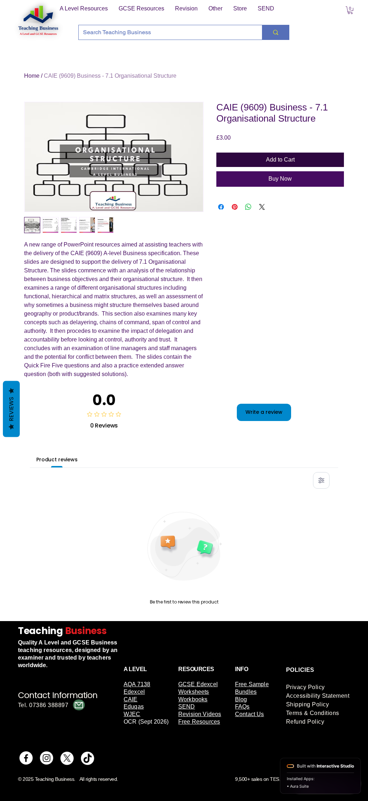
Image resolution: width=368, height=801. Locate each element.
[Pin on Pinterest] (234, 207)
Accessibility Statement (317, 696)
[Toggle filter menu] (321, 480)
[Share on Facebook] (221, 207)
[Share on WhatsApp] (248, 207)
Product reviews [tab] (57, 459)
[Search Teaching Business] (275, 32)
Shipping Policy (307, 704)
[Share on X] (262, 207)
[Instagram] (46, 758)
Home (32, 76)
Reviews (11, 409)
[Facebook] (26, 758)
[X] (67, 758)
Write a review (263, 412)
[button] (83, 8)
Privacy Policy (305, 687)
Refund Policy (305, 722)
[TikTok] (87, 758)
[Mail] (79, 705)
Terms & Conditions (312, 713)
